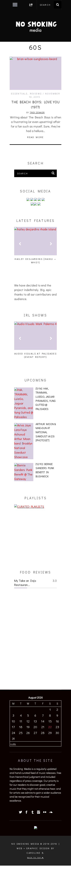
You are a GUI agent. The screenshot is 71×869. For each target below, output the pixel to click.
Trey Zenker (37, 112)
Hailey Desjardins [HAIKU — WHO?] (35, 260)
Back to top (34, 858)
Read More (35, 137)
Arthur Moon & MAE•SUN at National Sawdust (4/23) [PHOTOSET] (46, 432)
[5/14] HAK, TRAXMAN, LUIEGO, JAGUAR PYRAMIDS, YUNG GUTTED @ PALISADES (46, 399)
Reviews (36, 93)
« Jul (13, 743)
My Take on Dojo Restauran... (25, 583)
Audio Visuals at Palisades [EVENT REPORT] (35, 355)
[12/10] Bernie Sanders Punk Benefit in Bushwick (45, 470)
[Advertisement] (35, 539)
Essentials (19, 93)
